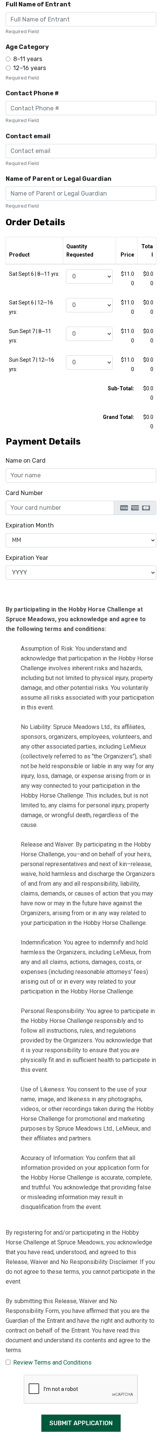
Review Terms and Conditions (52, 1362)
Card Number (24, 493)
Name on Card (26, 460)
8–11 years (27, 59)
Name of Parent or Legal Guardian (59, 178)
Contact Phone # (32, 93)
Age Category (27, 46)
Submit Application (81, 1423)
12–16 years (29, 68)
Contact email (28, 136)
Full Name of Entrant (38, 4)
